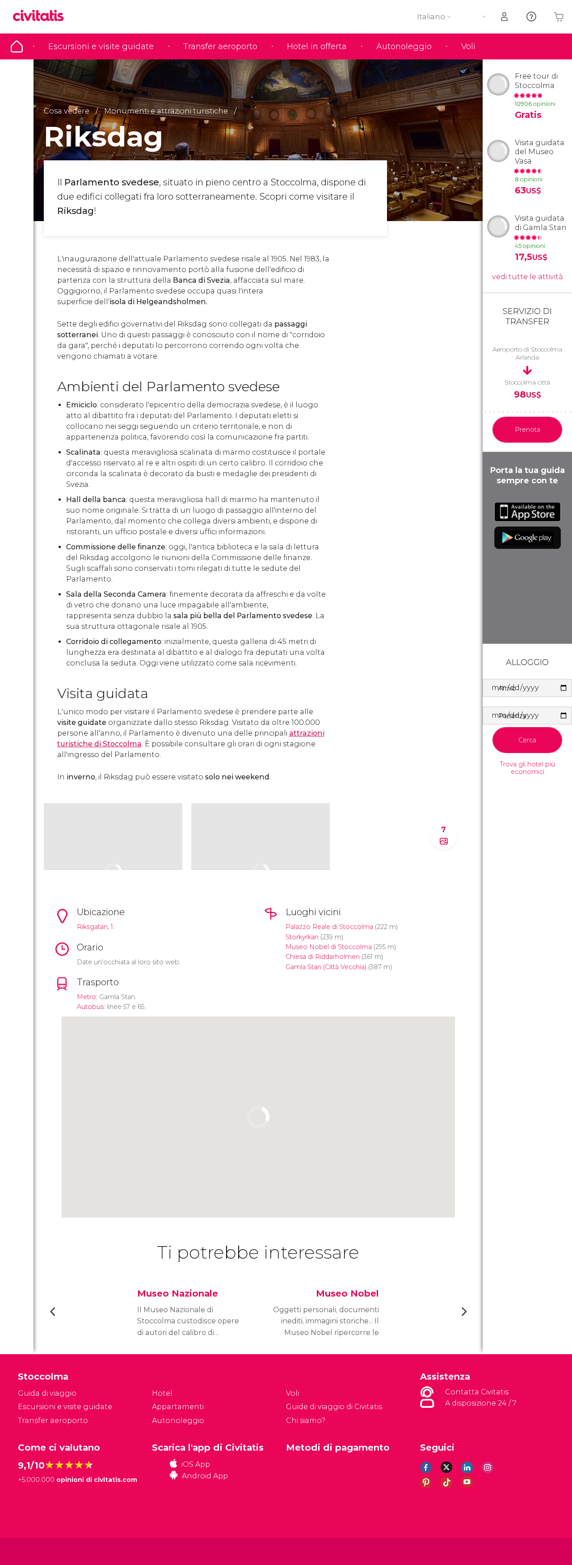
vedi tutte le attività (527, 276)
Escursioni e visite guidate (101, 46)
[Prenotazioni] (505, 16)
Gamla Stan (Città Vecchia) (326, 967)
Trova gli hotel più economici (527, 768)
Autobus (90, 1007)
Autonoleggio (404, 46)
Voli (468, 46)
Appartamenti (178, 1406)
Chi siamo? (305, 1420)
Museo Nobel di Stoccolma (329, 947)
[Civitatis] (40, 1551)
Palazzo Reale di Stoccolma (329, 927)
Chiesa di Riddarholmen (323, 957)
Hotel (162, 1393)
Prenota (527, 430)
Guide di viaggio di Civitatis (334, 1406)
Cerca (527, 740)
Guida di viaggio (17, 46)
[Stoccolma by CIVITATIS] (41, 16)
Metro (86, 997)
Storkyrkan (302, 937)
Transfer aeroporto (220, 46)
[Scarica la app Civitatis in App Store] (527, 512)
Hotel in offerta (317, 46)
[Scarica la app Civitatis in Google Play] (527, 537)
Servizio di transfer (527, 316)
